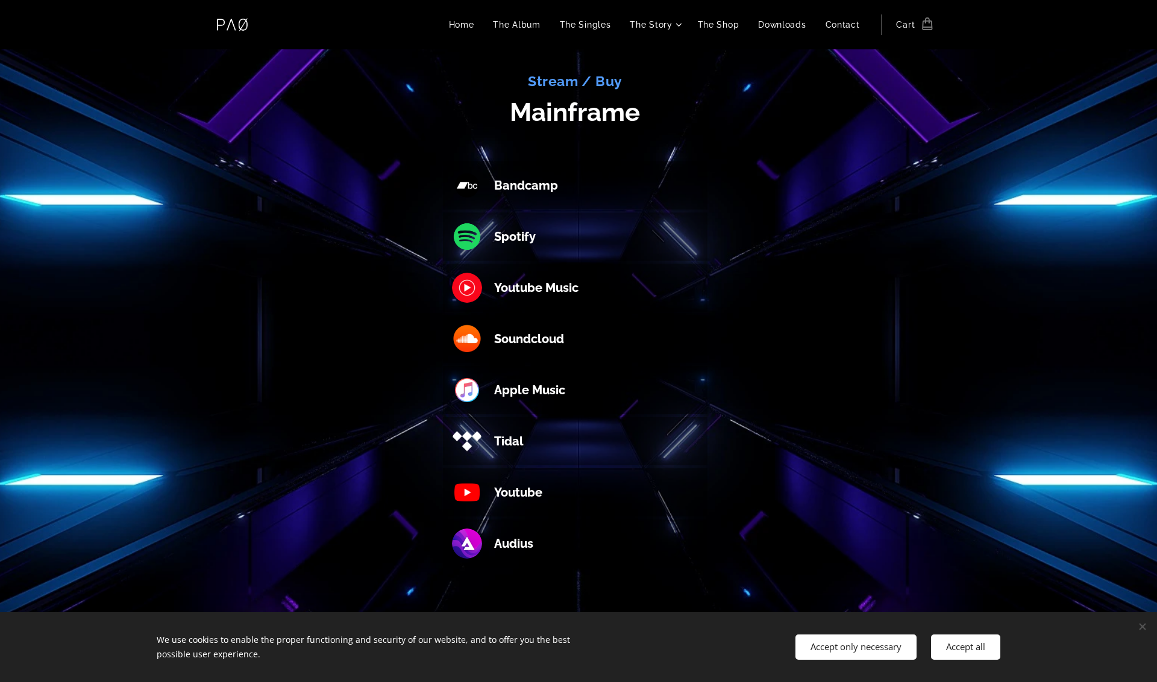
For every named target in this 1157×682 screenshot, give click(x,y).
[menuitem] (465, 25)
